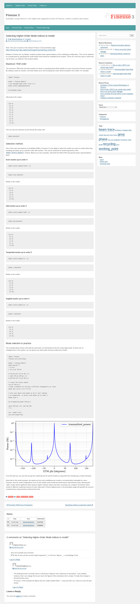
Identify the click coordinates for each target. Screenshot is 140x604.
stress (117, 144)
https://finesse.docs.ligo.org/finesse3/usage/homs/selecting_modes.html (31, 50)
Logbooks (9, 5)
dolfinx (130, 130)
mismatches (24, 496)
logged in (19, 596)
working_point (108, 148)
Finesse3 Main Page (43, 28)
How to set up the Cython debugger (111, 91)
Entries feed (104, 161)
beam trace (107, 129)
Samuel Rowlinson (17, 39)
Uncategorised (104, 119)
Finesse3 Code (17, 28)
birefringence (118, 130)
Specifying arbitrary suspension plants (78, 505)
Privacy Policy (32, 5)
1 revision (28, 39)
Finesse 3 (13, 15)
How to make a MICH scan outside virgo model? (115, 89)
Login (7, 28)
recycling (109, 144)
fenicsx (115, 135)
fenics (111, 135)
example (101, 135)
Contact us (43, 5)
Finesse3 (10, 496)
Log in (102, 159)
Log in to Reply (15, 559)
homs (18, 496)
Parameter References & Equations (20, 505)
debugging (125, 130)
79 (8, 39)
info (112, 139)
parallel (100, 144)
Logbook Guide (20, 5)
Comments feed (105, 164)
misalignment (117, 139)
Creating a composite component (110, 98)
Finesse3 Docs (29, 28)
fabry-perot (107, 135)
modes (31, 496)
